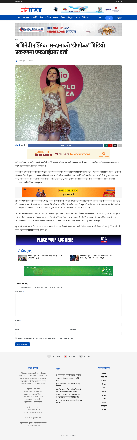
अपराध (104, 391)
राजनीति (34, 18)
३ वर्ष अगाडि (30, 61)
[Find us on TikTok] (121, 1)
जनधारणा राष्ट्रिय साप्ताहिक (70, 436)
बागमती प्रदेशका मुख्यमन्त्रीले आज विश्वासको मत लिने (69, 401)
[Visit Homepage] (31, 9)
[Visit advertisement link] (86, 9)
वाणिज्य (48, 18)
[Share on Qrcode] (110, 145)
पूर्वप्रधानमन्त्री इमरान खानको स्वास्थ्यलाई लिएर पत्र (68, 384)
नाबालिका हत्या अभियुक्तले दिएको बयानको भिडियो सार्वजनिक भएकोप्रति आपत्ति (68, 390)
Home (16, 39)
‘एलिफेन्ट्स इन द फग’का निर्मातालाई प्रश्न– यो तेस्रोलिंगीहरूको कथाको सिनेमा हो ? (96, 256)
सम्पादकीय (104, 406)
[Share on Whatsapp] (106, 145)
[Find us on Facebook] (116, 1)
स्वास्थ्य (55, 18)
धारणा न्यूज (22, 61)
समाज (104, 395)
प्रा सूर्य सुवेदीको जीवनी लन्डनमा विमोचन (68, 375)
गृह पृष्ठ (18, 18)
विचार (62, 18)
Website (73, 329)
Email (18, 329)
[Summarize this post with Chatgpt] (115, 145)
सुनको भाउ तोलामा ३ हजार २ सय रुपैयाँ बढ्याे (67, 379)
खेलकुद (70, 18)
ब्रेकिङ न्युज (104, 377)
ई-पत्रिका (109, 18)
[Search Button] (100, 17)
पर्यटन (77, 18)
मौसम (104, 409)
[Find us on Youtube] (118, 1)
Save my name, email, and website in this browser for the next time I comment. (46, 338)
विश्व (41, 18)
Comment (19, 292)
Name (18, 320)
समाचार (26, 18)
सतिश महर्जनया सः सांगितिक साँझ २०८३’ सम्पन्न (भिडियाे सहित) (45, 256)
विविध (84, 18)
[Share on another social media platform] (120, 145)
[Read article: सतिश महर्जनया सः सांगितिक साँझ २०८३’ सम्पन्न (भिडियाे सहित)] (22, 258)
